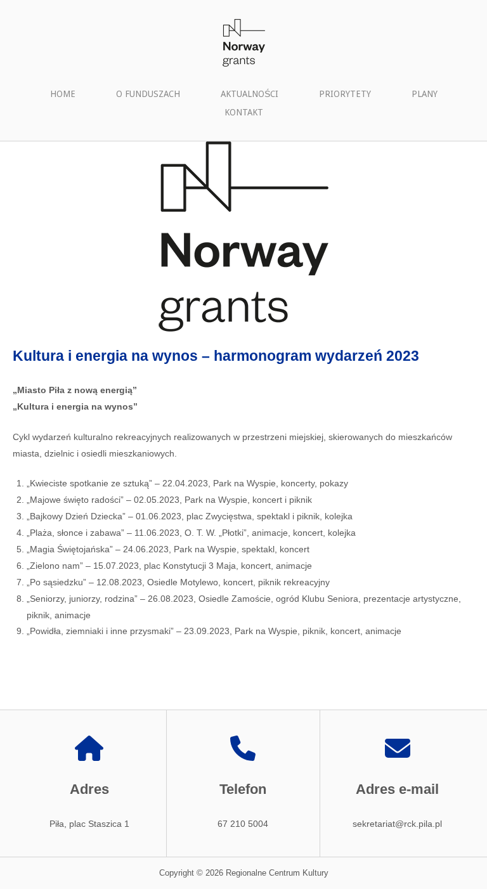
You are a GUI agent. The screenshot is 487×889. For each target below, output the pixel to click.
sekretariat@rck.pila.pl (397, 824)
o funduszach (148, 94)
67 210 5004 (243, 824)
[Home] (243, 42)
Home (62, 94)
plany (425, 94)
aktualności (249, 94)
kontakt (243, 112)
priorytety (345, 94)
